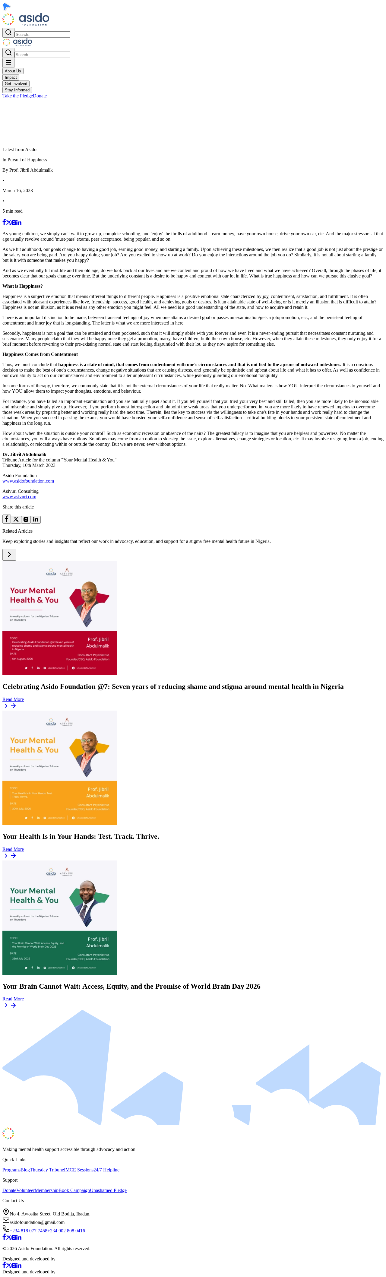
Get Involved (16, 83)
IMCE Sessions (78, 1169)
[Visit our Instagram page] (13, 223)
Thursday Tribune (47, 1169)
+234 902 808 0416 (66, 1230)
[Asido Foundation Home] (25, 24)
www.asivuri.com (19, 496)
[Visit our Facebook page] (4, 223)
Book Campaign (74, 1190)
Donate (40, 95)
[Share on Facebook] (6, 519)
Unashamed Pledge (108, 1190)
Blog (25, 1169)
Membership (47, 1190)
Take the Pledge (17, 95)
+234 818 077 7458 (28, 1230)
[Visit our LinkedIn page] (18, 223)
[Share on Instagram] (26, 520)
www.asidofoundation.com (28, 480)
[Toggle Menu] (8, 63)
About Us (13, 71)
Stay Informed (17, 90)
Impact (11, 77)
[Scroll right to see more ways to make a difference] (9, 555)
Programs (11, 1169)
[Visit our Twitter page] (8, 223)
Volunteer (25, 1190)
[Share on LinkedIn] (36, 520)
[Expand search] (8, 33)
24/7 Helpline (106, 1169)
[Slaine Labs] (70, 1258)
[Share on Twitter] (16, 520)
